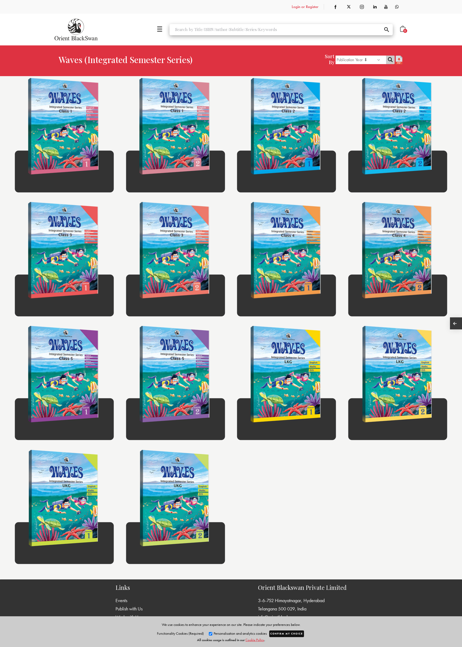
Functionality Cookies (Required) (180, 633)
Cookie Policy (254, 640)
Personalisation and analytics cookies (240, 633)
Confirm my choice (286, 633)
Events (121, 600)
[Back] (456, 323)
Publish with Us (129, 609)
